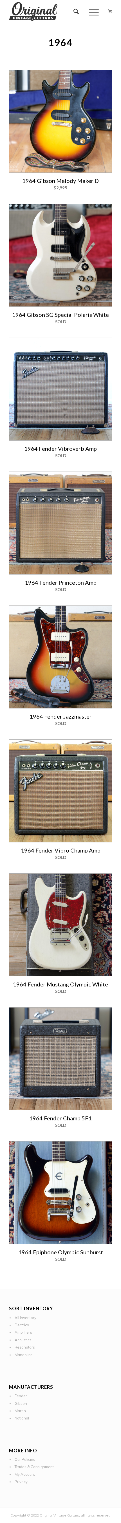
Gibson (21, 1403)
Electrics (22, 1325)
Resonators (25, 1347)
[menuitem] (76, 11)
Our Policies (25, 1459)
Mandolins (24, 1354)
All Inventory (25, 1317)
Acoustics (23, 1340)
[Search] (76, 11)
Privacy (21, 1481)
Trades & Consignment (34, 1466)
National (22, 1418)
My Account (25, 1474)
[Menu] (91, 11)
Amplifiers (23, 1332)
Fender (21, 1396)
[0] (110, 11)
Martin (20, 1410)
